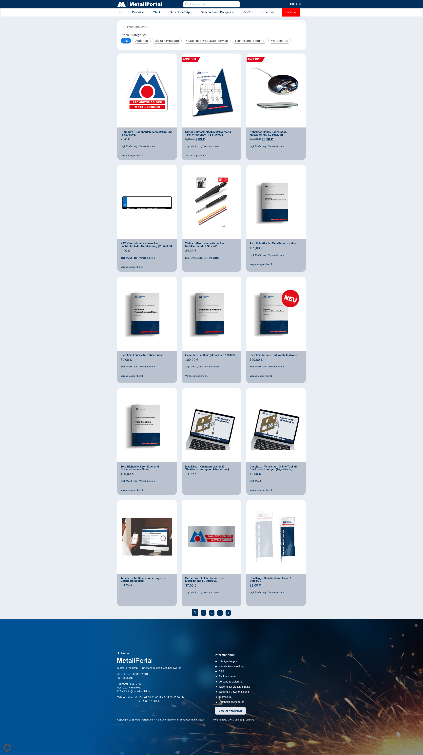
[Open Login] (294, 12)
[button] (7, 747)
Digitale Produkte (167, 40)
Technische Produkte (249, 40)
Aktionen (141, 40)
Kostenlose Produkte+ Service (207, 40)
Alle (125, 40)
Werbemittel (279, 40)
